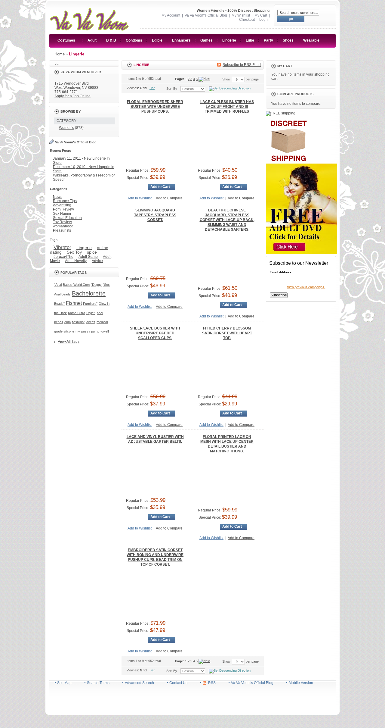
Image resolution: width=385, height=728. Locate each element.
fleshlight (78, 322)
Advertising (62, 205)
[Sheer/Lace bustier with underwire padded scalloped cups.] (155, 367)
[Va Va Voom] (89, 8)
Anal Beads (62, 294)
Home (59, 54)
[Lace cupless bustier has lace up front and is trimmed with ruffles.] (227, 141)
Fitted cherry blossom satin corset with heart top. (227, 333)
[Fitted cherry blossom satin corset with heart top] (227, 367)
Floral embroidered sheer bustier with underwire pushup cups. (155, 107)
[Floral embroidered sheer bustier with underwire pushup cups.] (155, 141)
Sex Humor (62, 213)
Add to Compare (169, 198)
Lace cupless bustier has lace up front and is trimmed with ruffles (227, 107)
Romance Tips (65, 201)
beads (58, 322)
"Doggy (96, 284)
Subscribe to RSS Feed (242, 65)
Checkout (247, 19)
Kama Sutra (76, 313)
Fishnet (74, 303)
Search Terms (98, 683)
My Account (171, 15)
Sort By (171, 88)
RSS (212, 683)
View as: (133, 88)
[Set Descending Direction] (230, 88)
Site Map (64, 683)
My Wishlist (241, 15)
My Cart (260, 15)
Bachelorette (89, 293)
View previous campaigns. (306, 287)
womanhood (63, 226)
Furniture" (90, 303)
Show (226, 79)
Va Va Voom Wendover (80, 72)
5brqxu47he (63, 257)
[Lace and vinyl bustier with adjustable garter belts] (155, 471)
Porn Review (63, 209)
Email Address (280, 272)
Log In (264, 19)
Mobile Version (301, 683)
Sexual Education (67, 218)
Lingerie (84, 247)
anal (100, 313)
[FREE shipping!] (281, 113)
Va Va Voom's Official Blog (206, 15)
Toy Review (62, 222)
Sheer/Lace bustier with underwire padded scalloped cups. (155, 333)
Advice (97, 261)
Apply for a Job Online (72, 96)
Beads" (59, 303)
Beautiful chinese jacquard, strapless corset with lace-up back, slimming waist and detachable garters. (227, 220)
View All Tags (68, 341)
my (77, 331)
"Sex (106, 284)
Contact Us (178, 683)
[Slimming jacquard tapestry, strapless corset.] (155, 249)
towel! (104, 331)
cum (67, 322)
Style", (91, 313)
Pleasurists (62, 230)
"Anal (58, 284)
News (57, 197)
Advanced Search (139, 683)
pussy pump (90, 331)
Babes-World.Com (76, 284)
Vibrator (62, 247)
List (152, 88)
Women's (66, 128)
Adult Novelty (76, 261)
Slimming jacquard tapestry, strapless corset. (155, 215)
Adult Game (88, 257)
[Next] (204, 79)
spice (92, 252)
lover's (90, 322)
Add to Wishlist (140, 198)
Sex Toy (74, 252)
